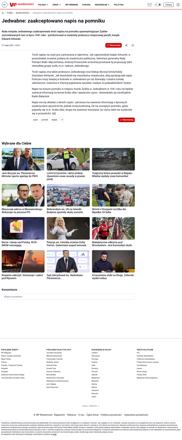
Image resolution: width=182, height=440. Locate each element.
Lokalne (95, 353)
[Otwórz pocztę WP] (149, 4)
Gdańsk (94, 375)
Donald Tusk (51, 368)
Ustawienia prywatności (135, 414)
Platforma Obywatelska (146, 359)
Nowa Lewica (142, 372)
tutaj (54, 434)
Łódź (93, 365)
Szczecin (95, 368)
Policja (3, 362)
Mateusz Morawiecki (54, 356)
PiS (138, 353)
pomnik (44, 120)
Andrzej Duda (51, 365)
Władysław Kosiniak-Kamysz (57, 381)
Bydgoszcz (96, 378)
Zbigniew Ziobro (52, 362)
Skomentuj (114, 45)
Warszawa (96, 356)
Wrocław (95, 359)
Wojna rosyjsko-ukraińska (11, 356)
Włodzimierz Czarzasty (55, 378)
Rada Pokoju (6, 359)
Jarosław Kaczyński (54, 353)
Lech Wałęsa (51, 384)
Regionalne (101, 5)
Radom (94, 387)
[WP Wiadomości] (24, 4)
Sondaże (4, 372)
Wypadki (4, 368)
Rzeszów (95, 394)
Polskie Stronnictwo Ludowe (147, 362)
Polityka (119, 5)
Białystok (95, 381)
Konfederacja (142, 365)
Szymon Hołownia (53, 372)
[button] (157, 4)
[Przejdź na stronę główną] (5, 6)
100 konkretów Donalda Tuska (12, 378)
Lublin (94, 397)
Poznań (95, 372)
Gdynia (94, 384)
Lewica (139, 368)
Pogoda (86, 5)
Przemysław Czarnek (54, 359)
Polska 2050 (141, 375)
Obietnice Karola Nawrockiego (12, 375)
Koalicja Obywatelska (145, 356)
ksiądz (54, 120)
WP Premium (71, 5)
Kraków (94, 362)
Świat (56, 5)
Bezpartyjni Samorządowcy (147, 378)
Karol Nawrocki (52, 387)
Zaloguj (168, 5)
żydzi (35, 120)
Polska (42, 5)
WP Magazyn (6, 353)
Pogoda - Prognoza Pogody (11, 365)
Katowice (95, 390)
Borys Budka (51, 375)
